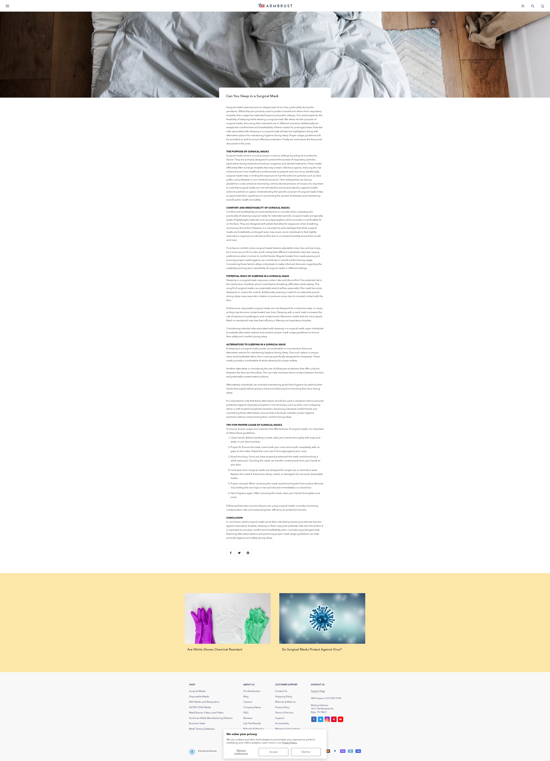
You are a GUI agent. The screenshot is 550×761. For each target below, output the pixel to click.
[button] (275, 5)
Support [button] (279, 718)
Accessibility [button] (282, 723)
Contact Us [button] (281, 691)
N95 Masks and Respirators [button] (204, 702)
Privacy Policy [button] (282, 707)
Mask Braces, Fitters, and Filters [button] (206, 712)
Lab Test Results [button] (252, 723)
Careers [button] (247, 702)
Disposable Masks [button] (199, 696)
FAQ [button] (245, 712)
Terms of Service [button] (284, 712)
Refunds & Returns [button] (253, 728)
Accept (274, 752)
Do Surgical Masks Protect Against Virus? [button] (312, 649)
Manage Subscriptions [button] (287, 728)
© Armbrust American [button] (207, 751)
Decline (306, 752)
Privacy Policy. (289, 742)
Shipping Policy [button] (283, 696)
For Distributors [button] (251, 691)
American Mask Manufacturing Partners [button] (211, 718)
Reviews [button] (247, 718)
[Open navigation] (7, 6)
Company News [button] (252, 707)
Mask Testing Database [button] (202, 728)
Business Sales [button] (197, 723)
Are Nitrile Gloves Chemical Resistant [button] (214, 649)
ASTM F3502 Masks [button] (200, 707)
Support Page (318, 691)
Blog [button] (246, 696)
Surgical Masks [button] (197, 691)
